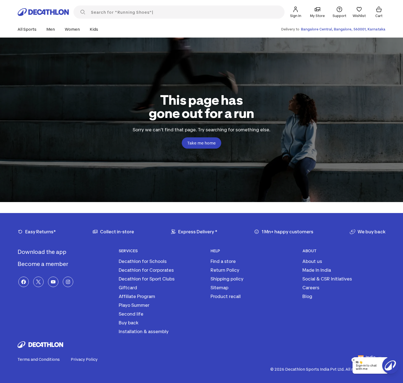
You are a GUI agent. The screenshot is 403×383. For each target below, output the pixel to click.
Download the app (42, 252)
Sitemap (219, 287)
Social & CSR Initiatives (327, 279)
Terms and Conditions (39, 359)
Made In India (316, 270)
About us (312, 261)
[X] (38, 282)
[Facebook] (23, 282)
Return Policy (225, 270)
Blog (307, 296)
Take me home (201, 143)
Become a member (43, 264)
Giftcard (128, 287)
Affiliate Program (137, 296)
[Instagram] (68, 282)
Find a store (223, 261)
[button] (29, 29)
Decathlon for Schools (143, 261)
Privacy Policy (84, 359)
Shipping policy (227, 279)
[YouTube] (53, 282)
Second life (131, 314)
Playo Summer (134, 305)
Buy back (128, 322)
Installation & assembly (144, 331)
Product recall (226, 296)
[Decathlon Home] (43, 12)
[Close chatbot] (353, 360)
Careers (310, 287)
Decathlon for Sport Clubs (147, 279)
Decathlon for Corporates (146, 270)
